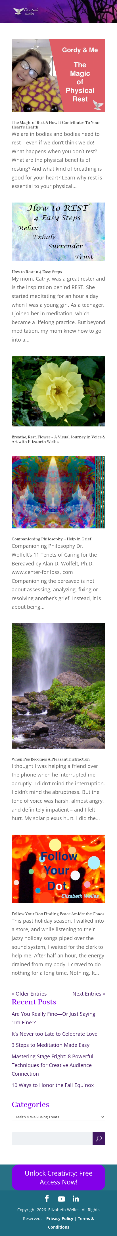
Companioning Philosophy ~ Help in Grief (51, 539)
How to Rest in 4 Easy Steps (37, 272)
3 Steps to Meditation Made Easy (50, 1044)
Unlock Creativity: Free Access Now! (59, 1177)
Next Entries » (88, 993)
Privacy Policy (59, 1218)
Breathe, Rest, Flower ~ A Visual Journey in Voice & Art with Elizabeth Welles (58, 439)
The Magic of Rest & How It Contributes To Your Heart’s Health (56, 125)
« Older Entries (29, 993)
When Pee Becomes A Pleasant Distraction (51, 759)
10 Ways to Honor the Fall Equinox (53, 1085)
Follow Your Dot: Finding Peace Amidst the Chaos (58, 914)
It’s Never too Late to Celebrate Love (54, 1033)
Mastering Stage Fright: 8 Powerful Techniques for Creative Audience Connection (52, 1065)
